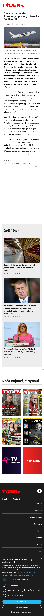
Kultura (39, 538)
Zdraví (39, 544)
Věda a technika (36, 517)
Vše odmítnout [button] (22, 607)
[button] (22, 575)
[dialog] (22, 586)
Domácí (39, 504)
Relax (40, 551)
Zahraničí (38, 510)
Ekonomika (38, 524)
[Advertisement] (22, 189)
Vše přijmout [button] (22, 602)
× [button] (41, 558)
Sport (39, 531)
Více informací (30, 572)
